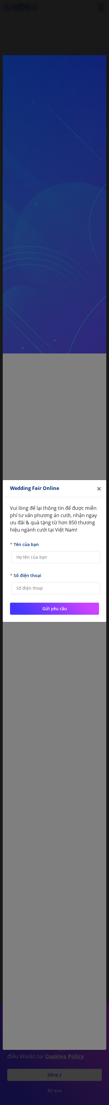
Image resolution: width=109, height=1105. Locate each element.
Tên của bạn (24, 544)
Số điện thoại (25, 575)
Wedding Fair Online (34, 488)
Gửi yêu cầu (54, 608)
